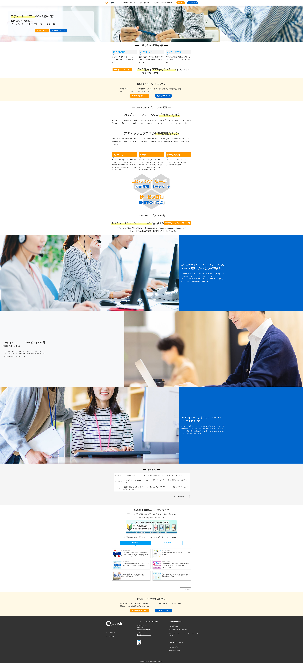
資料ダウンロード (193, 2)
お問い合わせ (181, 2)
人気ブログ (168, 543)
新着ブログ (136, 543)
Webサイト (141, 632)
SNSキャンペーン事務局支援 (178, 629)
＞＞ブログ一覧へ (185, 589)
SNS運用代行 (120, 52)
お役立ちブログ (174, 647)
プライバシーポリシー (144, 635)
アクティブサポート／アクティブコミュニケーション (184, 634)
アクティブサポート (177, 52)
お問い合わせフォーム (140, 96)
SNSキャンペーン (149, 52)
